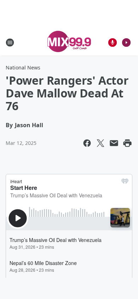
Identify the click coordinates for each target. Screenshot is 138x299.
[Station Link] (69, 42)
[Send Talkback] (112, 42)
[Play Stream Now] (126, 42)
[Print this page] (127, 143)
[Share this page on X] (100, 143)
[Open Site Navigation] (10, 42)
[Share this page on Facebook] (87, 143)
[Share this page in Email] (114, 143)
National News (23, 67)
